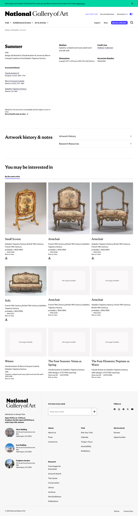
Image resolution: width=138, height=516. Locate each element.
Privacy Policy (128, 511)
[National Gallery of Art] (20, 402)
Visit (7, 22)
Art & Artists (40, 22)
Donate (117, 432)
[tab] (12, 177)
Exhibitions (85, 451)
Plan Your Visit (87, 432)
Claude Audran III (12, 73)
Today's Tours (87, 442)
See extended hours (107, 14)
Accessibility (86, 446)
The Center (52, 478)
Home (7, 30)
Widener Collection (105, 47)
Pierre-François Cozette (14, 81)
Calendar (84, 437)
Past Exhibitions (54, 496)
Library (51, 487)
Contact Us (52, 442)
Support (97, 23)
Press (50, 437)
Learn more (80, 3)
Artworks (14, 30)
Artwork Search (54, 473)
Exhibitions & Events (22, 22)
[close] (132, 3)
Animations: (122, 14)
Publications (53, 501)
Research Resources (69, 143)
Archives (51, 492)
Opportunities (119, 437)
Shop (106, 23)
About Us (52, 432)
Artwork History (67, 136)
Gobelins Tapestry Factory (16, 89)
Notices (116, 511)
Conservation (53, 483)
